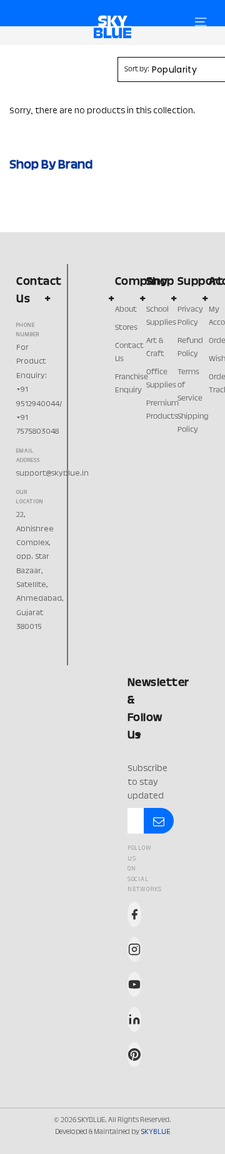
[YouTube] (134, 984)
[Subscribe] (159, 821)
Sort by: (136, 69)
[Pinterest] (134, 1054)
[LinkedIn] (134, 1019)
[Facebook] (134, 914)
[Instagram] (134, 949)
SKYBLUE (155, 1132)
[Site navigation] (200, 22)
